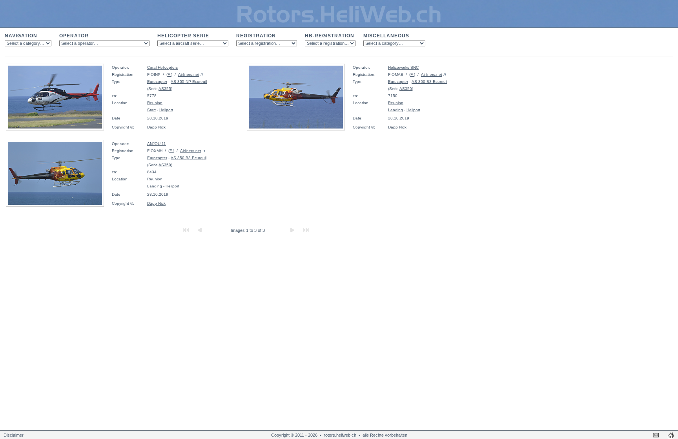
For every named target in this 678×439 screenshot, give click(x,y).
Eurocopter (157, 81)
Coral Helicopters (162, 67)
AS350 (405, 88)
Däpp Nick (156, 127)
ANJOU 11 (156, 143)
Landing (395, 110)
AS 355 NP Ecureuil (189, 81)
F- (169, 74)
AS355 (165, 88)
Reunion (154, 103)
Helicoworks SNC (403, 67)
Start (151, 110)
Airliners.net (188, 74)
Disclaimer (14, 435)
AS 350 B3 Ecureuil (429, 81)
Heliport (166, 110)
